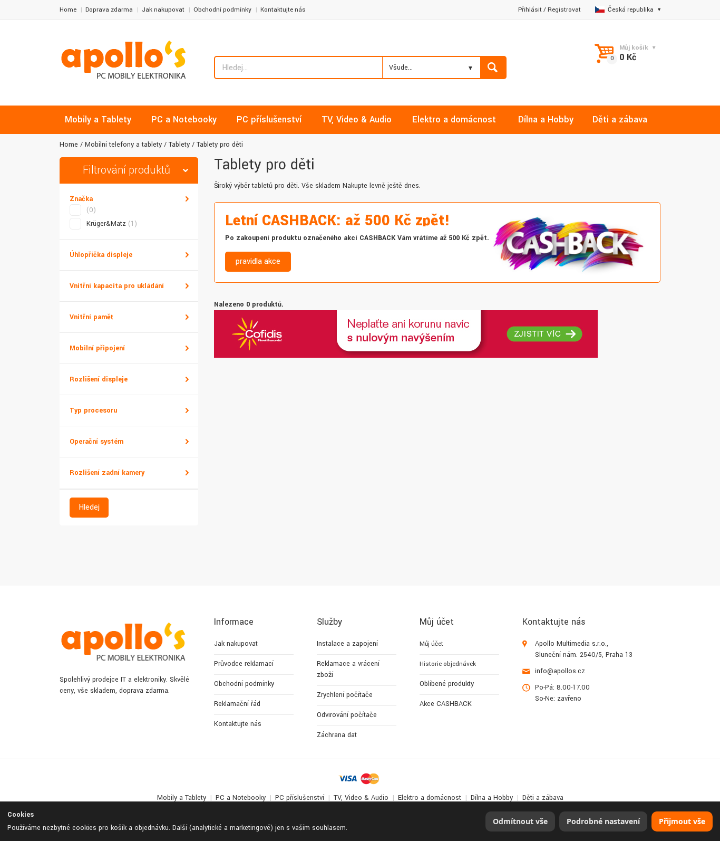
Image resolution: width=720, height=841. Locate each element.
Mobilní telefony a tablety (123, 144)
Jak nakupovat (163, 9)
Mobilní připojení (97, 348)
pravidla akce (258, 261)
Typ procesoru (93, 410)
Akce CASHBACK (446, 704)
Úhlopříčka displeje (101, 255)
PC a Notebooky (241, 797)
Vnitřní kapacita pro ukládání (117, 286)
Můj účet (431, 643)
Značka (81, 199)
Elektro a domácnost (429, 797)
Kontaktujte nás (283, 9)
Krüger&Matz (111, 223)
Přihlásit (530, 9)
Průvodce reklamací (244, 663)
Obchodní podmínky (222, 9)
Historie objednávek (448, 664)
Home (68, 9)
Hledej (89, 507)
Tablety (179, 144)
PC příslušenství (299, 797)
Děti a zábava (542, 797)
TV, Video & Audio (361, 797)
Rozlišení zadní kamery (107, 472)
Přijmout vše (682, 821)
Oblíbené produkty (447, 684)
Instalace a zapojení (347, 643)
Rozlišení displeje (99, 379)
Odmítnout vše (520, 821)
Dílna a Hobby (492, 797)
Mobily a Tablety (181, 797)
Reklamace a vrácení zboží (348, 669)
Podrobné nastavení (603, 821)
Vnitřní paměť (91, 317)
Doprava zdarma (109, 9)
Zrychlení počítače (345, 695)
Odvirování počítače (347, 715)
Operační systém (96, 441)
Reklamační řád (237, 704)
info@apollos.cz (560, 671)
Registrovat (564, 9)
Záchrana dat (337, 735)
